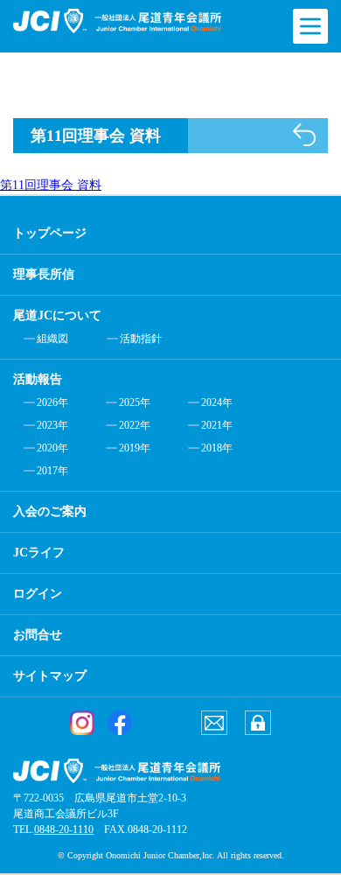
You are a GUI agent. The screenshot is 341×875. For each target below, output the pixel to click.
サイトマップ (50, 675)
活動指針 (141, 338)
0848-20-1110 (64, 829)
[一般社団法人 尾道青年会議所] (117, 21)
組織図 (52, 338)
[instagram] (82, 722)
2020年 (52, 448)
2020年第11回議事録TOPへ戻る (304, 134)
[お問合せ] (214, 722)
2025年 (134, 402)
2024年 (217, 402)
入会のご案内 (50, 511)
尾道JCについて (57, 315)
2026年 (52, 402)
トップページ (50, 233)
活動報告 (37, 379)
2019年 (134, 448)
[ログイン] (258, 722)
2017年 (52, 471)
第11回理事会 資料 (50, 185)
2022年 (134, 425)
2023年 (52, 425)
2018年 (217, 448)
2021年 (217, 425)
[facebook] (120, 722)
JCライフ (39, 552)
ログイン (37, 593)
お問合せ (37, 634)
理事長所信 (43, 274)
